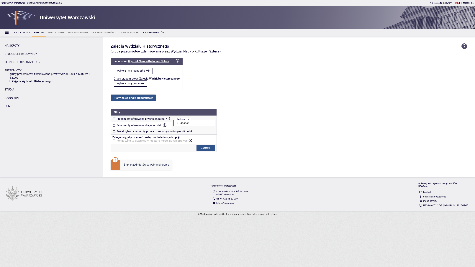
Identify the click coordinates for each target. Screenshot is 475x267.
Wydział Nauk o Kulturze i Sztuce (148, 61)
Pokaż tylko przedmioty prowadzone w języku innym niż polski (155, 131)
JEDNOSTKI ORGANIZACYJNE (23, 62)
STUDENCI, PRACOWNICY (21, 54)
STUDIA (9, 89)
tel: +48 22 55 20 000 (227, 198)
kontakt (427, 192)
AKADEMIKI (12, 97)
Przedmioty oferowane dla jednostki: (139, 125)
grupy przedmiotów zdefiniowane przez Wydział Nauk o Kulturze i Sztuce (50, 75)
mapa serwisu (430, 201)
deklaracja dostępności (434, 196)
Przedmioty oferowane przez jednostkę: (141, 119)
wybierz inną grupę (128, 83)
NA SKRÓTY (12, 45)
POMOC (9, 106)
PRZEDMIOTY (13, 70)
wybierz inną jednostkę (131, 70)
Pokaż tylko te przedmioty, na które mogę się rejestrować (152, 140)
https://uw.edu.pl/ (225, 203)
